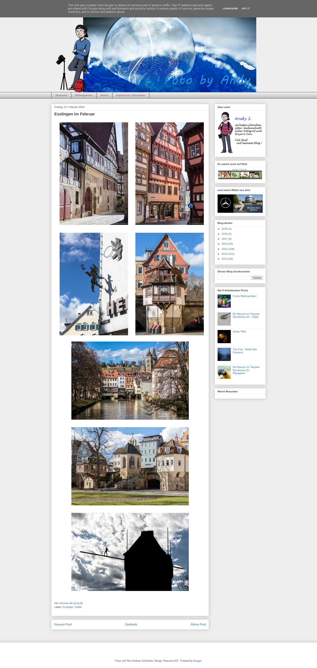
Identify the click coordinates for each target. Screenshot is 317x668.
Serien (104, 95)
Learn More (230, 8)
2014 (225, 253)
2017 (225, 238)
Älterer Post (198, 624)
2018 (225, 233)
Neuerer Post (63, 624)
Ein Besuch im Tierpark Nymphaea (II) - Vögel (246, 315)
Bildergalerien (84, 95)
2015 (225, 248)
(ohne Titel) (239, 331)
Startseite (61, 95)
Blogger (197, 660)
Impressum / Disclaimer (130, 95)
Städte (78, 607)
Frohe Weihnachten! (244, 296)
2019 (225, 228)
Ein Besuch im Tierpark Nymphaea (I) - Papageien (246, 370)
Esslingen (68, 607)
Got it (246, 8)
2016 (225, 243)
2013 (225, 258)
